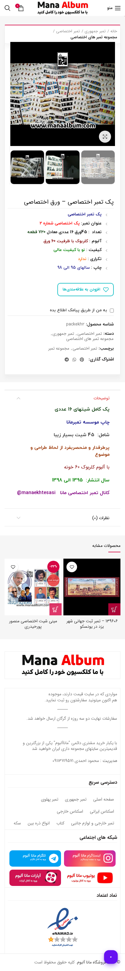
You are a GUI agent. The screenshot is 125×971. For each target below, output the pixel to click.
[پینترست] (82, 359)
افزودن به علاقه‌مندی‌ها (81, 289)
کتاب (60, 823)
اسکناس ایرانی (102, 812)
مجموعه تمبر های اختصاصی (93, 37)
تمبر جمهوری (95, 31)
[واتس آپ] (74, 359)
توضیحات (101, 398)
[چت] (111, 957)
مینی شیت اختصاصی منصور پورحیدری (33, 623)
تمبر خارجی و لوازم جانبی (92, 823)
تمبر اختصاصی (68, 31)
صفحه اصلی (103, 800)
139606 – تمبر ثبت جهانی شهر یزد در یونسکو (92, 623)
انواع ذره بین (39, 823)
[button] (114, 609)
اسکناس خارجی (70, 812)
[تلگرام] (67, 359)
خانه (113, 31)
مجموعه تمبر (58, 348)
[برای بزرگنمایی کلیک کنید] (105, 137)
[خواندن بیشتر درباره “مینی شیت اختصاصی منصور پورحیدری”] (55, 609)
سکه (17, 823)
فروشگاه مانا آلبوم (91, 962)
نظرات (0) (101, 518)
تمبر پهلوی (49, 800)
